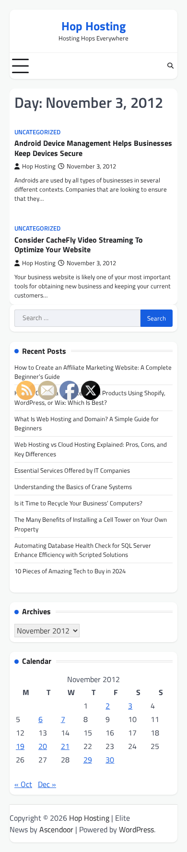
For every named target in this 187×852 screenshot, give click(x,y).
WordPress (136, 829)
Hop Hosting (93, 26)
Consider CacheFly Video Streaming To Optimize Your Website (78, 245)
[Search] (170, 66)
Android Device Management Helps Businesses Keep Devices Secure (93, 148)
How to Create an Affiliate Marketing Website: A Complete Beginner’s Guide (93, 371)
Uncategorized (37, 132)
